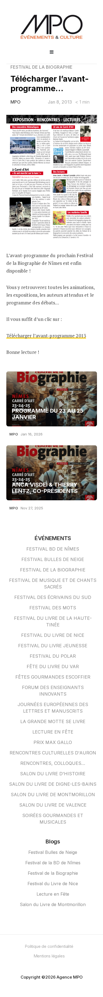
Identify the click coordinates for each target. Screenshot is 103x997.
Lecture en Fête (53, 894)
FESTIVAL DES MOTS (52, 607)
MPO (15, 102)
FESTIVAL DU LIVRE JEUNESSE (52, 645)
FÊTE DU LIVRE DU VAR (53, 666)
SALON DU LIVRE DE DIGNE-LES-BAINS (52, 784)
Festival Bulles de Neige (52, 852)
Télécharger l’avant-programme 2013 (46, 335)
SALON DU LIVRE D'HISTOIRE (52, 773)
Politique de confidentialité (49, 946)
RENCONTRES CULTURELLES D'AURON (53, 753)
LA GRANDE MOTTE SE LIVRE (52, 721)
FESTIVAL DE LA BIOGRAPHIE (41, 67)
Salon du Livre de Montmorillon (53, 904)
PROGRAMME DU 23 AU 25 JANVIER (47, 414)
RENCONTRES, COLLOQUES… (52, 763)
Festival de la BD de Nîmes (52, 862)
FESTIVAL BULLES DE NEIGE (52, 559)
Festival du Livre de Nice (52, 883)
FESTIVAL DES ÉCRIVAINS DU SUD (52, 597)
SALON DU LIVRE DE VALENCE (53, 805)
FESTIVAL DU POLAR (53, 656)
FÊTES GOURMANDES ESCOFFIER (52, 677)
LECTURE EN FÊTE (52, 732)
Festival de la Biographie (53, 873)
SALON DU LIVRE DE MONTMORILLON (53, 794)
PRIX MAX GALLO (53, 742)
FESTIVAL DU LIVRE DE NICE (52, 635)
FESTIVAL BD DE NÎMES (52, 549)
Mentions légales (49, 956)
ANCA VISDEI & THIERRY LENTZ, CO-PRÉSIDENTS (45, 488)
